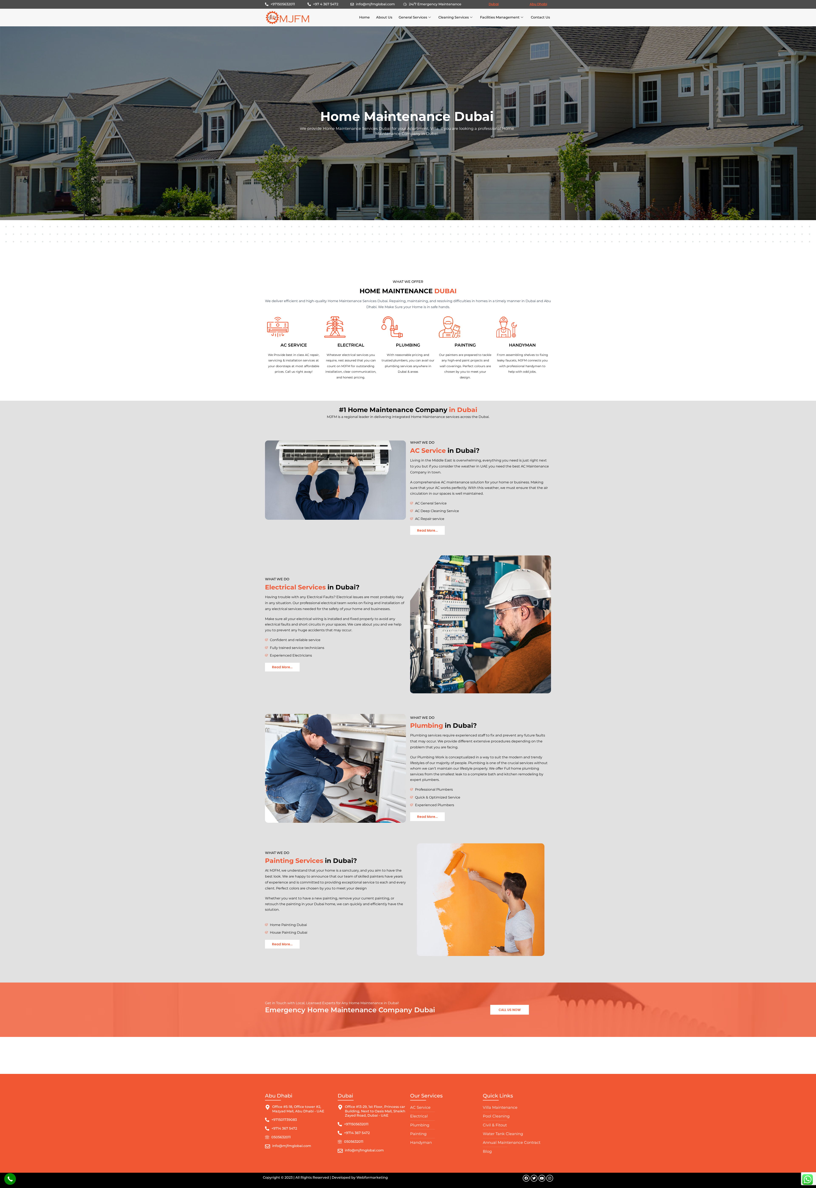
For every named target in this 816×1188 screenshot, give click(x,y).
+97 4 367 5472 (325, 4)
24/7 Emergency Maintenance (435, 4)
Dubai (494, 4)
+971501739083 (284, 1120)
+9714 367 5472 (284, 1128)
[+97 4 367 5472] (309, 4)
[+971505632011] (266, 4)
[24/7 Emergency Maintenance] (405, 4)
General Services (413, 17)
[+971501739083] (267, 1120)
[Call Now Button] (10, 1179)
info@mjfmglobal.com (375, 4)
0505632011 (281, 1137)
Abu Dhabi (538, 4)
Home (364, 17)
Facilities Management (500, 17)
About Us (384, 17)
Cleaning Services (453, 17)
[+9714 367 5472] (267, 1128)
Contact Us (540, 17)
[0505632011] (267, 1137)
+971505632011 (283, 4)
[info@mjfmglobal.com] (352, 4)
